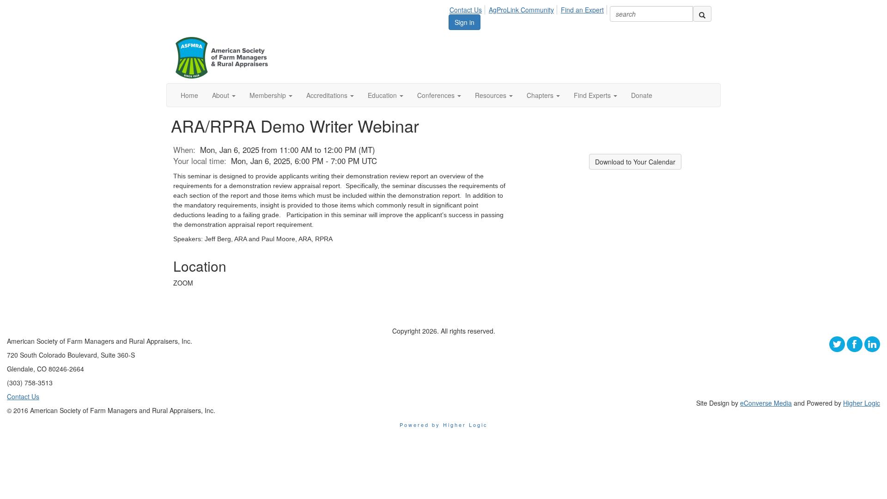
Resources (491, 95)
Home (189, 95)
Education (383, 95)
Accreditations (327, 95)
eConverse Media (766, 403)
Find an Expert (582, 9)
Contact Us (466, 9)
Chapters (541, 95)
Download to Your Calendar (635, 161)
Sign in (464, 22)
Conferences (436, 95)
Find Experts (593, 95)
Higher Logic (861, 403)
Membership (268, 95)
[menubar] (529, 8)
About (221, 95)
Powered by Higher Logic (444, 424)
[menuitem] (468, 8)
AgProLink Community (521, 9)
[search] (702, 14)
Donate (641, 95)
